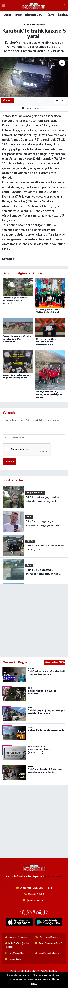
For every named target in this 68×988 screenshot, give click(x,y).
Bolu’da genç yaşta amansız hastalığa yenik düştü (42, 523)
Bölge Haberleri (34, 24)
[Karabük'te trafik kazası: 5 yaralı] (34, 77)
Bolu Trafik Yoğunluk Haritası (17, 945)
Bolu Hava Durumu (49, 937)
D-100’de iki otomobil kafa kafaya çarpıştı (44, 547)
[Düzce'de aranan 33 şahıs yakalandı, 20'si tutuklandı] (18, 326)
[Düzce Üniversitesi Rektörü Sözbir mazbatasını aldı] (50, 327)
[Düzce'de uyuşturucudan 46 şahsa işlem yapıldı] (18, 361)
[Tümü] (63, 480)
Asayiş (30, 541)
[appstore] (19, 922)
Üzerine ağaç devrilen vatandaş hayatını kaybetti (15, 300)
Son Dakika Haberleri (49, 953)
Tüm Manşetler (16, 953)
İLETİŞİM (53, 971)
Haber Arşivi (15, 959)
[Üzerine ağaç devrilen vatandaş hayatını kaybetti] (18, 286)
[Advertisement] (34, 620)
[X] (28, 912)
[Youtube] (39, 912)
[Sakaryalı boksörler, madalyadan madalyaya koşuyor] (50, 369)
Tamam (34, 984)
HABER (6, 15)
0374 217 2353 (36, 894)
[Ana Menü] (3, 5)
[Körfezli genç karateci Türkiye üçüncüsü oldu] (50, 292)
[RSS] (45, 912)
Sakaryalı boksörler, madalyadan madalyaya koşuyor (48, 394)
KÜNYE (50, 15)
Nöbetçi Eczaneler (18, 937)
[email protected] (53, 876)
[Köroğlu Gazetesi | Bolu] (34, 5)
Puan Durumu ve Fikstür (51, 943)
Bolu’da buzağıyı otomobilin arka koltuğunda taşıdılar (41, 572)
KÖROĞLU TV (33, 15)
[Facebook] (22, 912)
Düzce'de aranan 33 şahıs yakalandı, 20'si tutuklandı (17, 339)
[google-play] (49, 922)
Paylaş (9, 100)
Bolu (29, 517)
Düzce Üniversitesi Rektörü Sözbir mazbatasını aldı (45, 342)
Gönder (9, 461)
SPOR (18, 15)
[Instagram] (34, 912)
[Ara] (65, 5)
